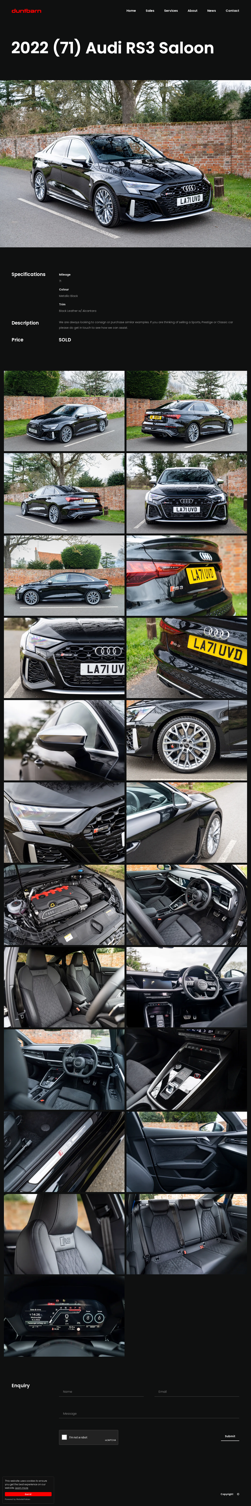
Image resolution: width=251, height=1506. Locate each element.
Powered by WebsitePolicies (17, 1499)
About (192, 10)
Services (171, 10)
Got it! (28, 1494)
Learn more (21, 1488)
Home (131, 10)
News (211, 10)
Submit (230, 1436)
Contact (232, 10)
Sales (150, 10)
